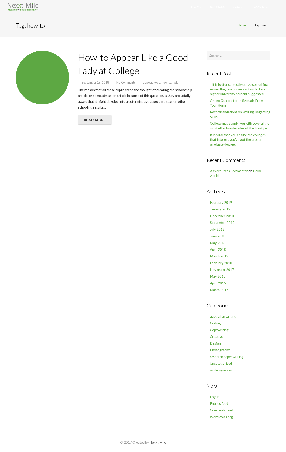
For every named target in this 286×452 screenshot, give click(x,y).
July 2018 (217, 229)
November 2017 (222, 270)
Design (215, 343)
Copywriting (219, 330)
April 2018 (218, 249)
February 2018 (221, 263)
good (157, 82)
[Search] (279, 6)
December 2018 (222, 216)
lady (175, 82)
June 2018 (217, 236)
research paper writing (227, 357)
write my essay (221, 370)
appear (147, 82)
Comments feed (221, 410)
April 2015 (218, 283)
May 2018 (217, 243)
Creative (216, 336)
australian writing (223, 316)
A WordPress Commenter (229, 171)
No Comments (125, 82)
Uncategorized (221, 363)
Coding (215, 323)
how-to (166, 82)
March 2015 (219, 290)
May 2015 (217, 276)
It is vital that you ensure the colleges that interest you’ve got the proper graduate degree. (238, 139)
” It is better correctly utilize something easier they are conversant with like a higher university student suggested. (239, 89)
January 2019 (220, 209)
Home (243, 25)
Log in (214, 397)
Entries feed (219, 403)
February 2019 (221, 202)
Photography (220, 350)
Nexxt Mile (157, 442)
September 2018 (222, 223)
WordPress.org (221, 417)
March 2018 (219, 256)
